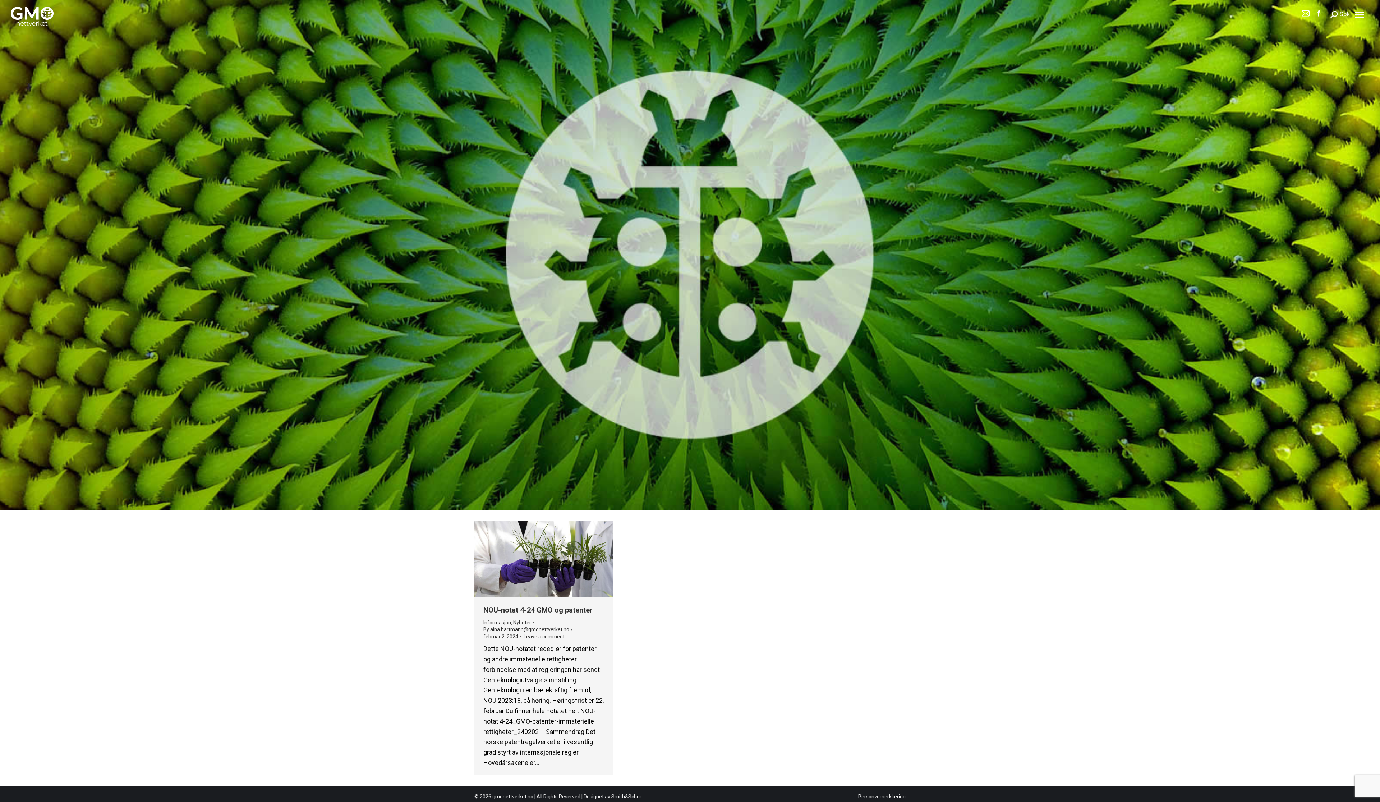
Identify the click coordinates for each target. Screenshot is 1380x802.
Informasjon (497, 622)
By (526, 629)
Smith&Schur (626, 796)
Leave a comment (544, 637)
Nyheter (522, 622)
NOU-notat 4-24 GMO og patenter (538, 610)
